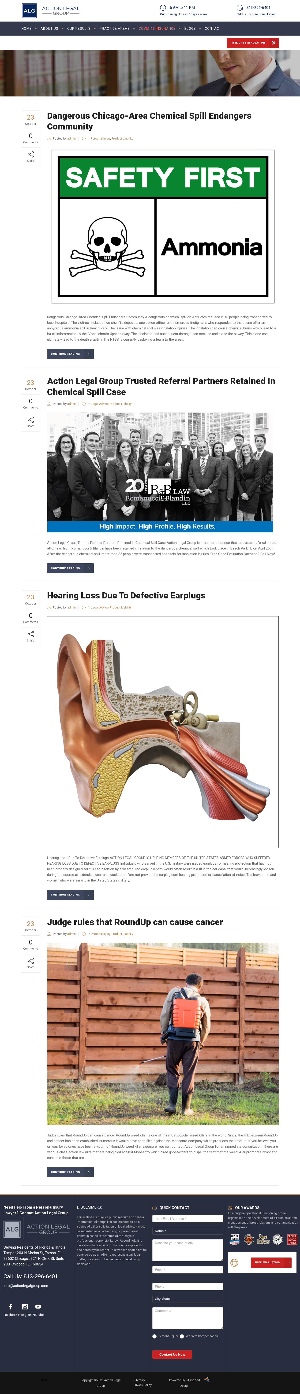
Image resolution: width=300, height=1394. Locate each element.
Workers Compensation (201, 1336)
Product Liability (122, 138)
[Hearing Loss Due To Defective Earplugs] (163, 732)
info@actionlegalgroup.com (26, 1285)
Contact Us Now (172, 1354)
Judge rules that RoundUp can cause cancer (135, 922)
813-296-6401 (41, 1276)
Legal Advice (100, 404)
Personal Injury (100, 138)
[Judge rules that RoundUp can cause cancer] (163, 1034)
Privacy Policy (143, 1385)
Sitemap (139, 1380)
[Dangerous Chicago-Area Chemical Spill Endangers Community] (163, 227)
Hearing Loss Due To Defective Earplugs (126, 595)
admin (71, 138)
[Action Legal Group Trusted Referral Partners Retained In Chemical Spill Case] (160, 472)
